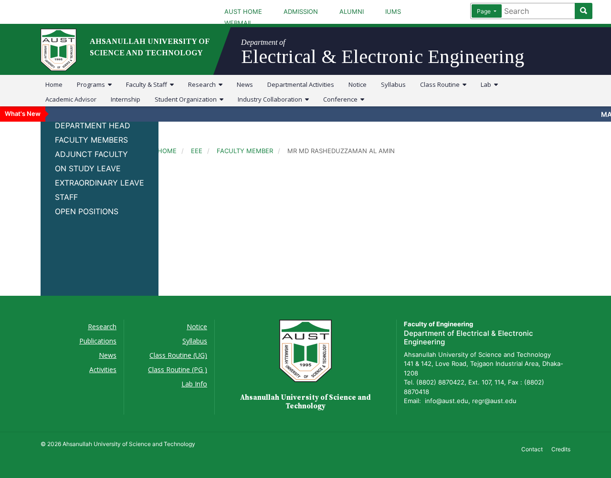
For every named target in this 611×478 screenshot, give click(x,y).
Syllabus (393, 84)
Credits (560, 449)
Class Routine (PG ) (177, 369)
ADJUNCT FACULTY (91, 154)
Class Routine (441, 84)
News (245, 84)
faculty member (245, 151)
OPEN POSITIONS (86, 211)
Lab (487, 84)
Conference (341, 99)
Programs (92, 84)
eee (196, 151)
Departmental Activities (300, 84)
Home (54, 84)
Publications (97, 340)
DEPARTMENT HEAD (92, 125)
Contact (532, 449)
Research (203, 84)
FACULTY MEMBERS (91, 140)
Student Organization (187, 99)
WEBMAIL (238, 23)
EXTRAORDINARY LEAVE (99, 182)
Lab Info (194, 383)
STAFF (66, 197)
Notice (357, 84)
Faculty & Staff (148, 84)
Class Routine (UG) (178, 355)
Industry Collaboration (271, 99)
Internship (125, 99)
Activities (102, 369)
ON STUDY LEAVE (88, 168)
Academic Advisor (70, 99)
